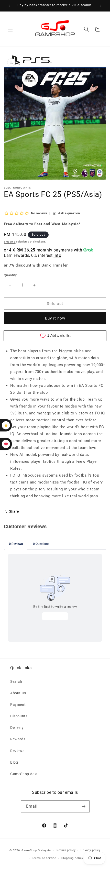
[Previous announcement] (9, 5)
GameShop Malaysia (36, 850)
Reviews (17, 751)
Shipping (10, 241)
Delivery (17, 727)
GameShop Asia (24, 774)
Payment (18, 704)
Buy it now (55, 318)
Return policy (66, 850)
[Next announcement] (100, 5)
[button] (10, 29)
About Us (18, 693)
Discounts (18, 716)
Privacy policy (91, 850)
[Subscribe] (83, 806)
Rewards (17, 739)
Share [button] (14, 511)
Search (16, 681)
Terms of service (44, 858)
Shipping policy (72, 858)
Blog (14, 762)
